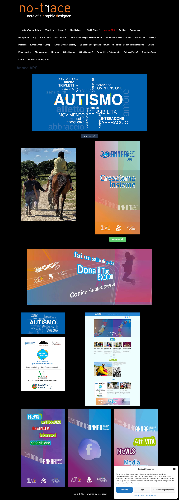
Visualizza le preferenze (163, 490)
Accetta (124, 490)
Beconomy (135, 30)
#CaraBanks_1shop (31, 30)
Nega (142, 490)
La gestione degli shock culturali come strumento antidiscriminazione (112, 45)
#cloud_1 (62, 30)
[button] (174, 469)
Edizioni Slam (60, 37)
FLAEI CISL (140, 37)
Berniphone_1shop (27, 37)
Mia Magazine (41, 52)
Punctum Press (149, 52)
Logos (151, 45)
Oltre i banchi (69, 52)
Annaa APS (109, 30)
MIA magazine (24, 52)
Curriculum (45, 37)
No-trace (55, 52)
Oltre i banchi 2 (86, 52)
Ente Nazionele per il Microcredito (86, 37)
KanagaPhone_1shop (40, 45)
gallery (152, 37)
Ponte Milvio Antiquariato (108, 52)
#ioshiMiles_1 (76, 30)
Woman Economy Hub (38, 59)
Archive (122, 30)
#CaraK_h (49, 30)
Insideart (22, 45)
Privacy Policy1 (139, 495)
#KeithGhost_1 (93, 30)
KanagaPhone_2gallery (65, 45)
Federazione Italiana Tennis (118, 37)
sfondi (21, 59)
